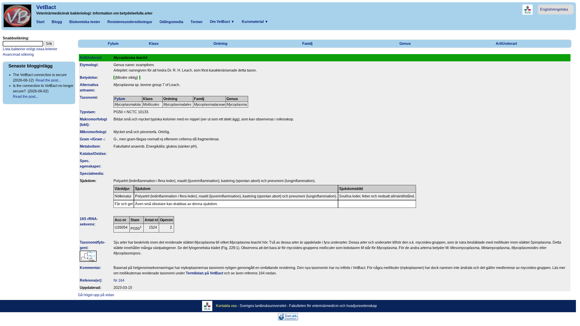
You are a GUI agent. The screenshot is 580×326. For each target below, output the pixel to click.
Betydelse (88, 77)
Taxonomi (88, 97)
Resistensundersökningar (129, 22)
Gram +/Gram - (92, 139)
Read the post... (48, 80)
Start (40, 22)
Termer (197, 22)
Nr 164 (119, 280)
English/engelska (554, 9)
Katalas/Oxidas (93, 154)
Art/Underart (506, 44)
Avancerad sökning (18, 54)
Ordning (220, 44)
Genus (405, 44)
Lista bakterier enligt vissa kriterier (30, 49)
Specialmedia (91, 173)
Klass (154, 44)
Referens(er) (90, 280)
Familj (307, 44)
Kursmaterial (255, 22)
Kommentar (90, 268)
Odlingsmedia (171, 22)
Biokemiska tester (84, 22)
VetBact (46, 7)
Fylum (113, 44)
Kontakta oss (226, 306)
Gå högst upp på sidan (96, 295)
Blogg (57, 22)
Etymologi (88, 65)
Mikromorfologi (93, 132)
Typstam (87, 112)
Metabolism (89, 146)
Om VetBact (222, 22)
